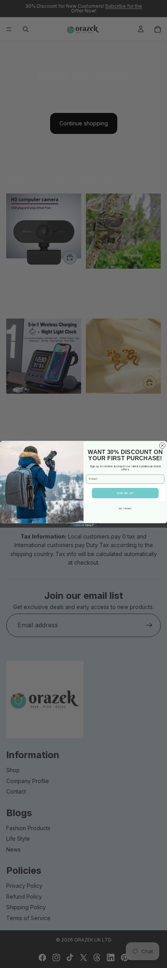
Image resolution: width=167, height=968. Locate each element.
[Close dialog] (162, 445)
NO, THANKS (125, 508)
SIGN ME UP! (125, 493)
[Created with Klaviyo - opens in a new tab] (83, 525)
